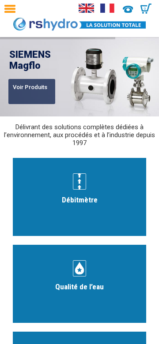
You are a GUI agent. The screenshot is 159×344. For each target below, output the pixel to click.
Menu (12, 8)
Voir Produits (30, 87)
